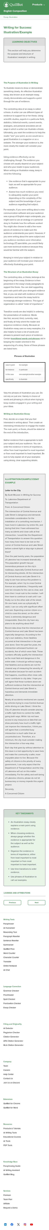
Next (37, 903)
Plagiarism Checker (11, 1032)
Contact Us (8, 1078)
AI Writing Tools (10, 1132)
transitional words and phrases (25, 338)
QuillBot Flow (9, 949)
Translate (7, 961)
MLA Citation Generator (13, 1045)
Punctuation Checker (12, 1003)
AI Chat (6, 970)
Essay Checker (9, 1007)
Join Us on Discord (11, 1083)
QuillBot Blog (8, 1174)
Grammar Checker (11, 991)
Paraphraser (8, 924)
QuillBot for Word (10, 1108)
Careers (6, 1070)
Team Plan (7, 1199)
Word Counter (9, 953)
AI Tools (6, 1141)
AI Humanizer (9, 928)
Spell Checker (9, 999)
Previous (12, 903)
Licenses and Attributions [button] (17, 893)
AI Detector (8, 1028)
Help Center (8, 1074)
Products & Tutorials (12, 1128)
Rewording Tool (10, 932)
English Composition (15, 10)
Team (5, 1066)
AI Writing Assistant (11, 1170)
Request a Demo (10, 1208)
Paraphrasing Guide (11, 1166)
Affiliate (6, 1203)
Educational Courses (12, 1137)
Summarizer (8, 945)
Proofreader (8, 995)
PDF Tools (7, 1145)
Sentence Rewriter (11, 940)
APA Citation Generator (13, 1041)
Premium (7, 1195)
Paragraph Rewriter (11, 936)
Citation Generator (11, 1037)
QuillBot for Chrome (11, 1103)
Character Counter (11, 957)
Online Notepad (10, 966)
